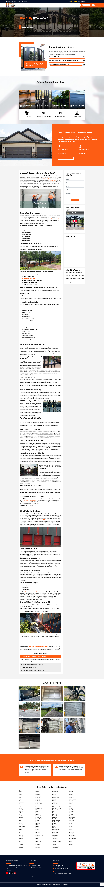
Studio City (71, 800)
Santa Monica (55, 847)
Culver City (21, 835)
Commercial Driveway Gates (44, 519)
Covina (20, 832)
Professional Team (77, 116)
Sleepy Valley (71, 793)
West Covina (71, 832)
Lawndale (37, 829)
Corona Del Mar (21, 830)
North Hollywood (55, 797)
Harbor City (38, 797)
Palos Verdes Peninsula (56, 808)
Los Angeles (38, 833)
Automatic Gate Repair (35, 865)
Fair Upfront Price (27, 116)
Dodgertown (21, 838)
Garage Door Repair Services (44, 5)
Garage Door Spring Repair (36, 867)
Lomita (37, 830)
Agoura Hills (21, 790)
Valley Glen (71, 818)
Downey (20, 839)
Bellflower (20, 808)
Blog (32, 876)
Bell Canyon (21, 805)
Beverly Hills (21, 809)
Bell (19, 803)
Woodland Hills (72, 846)
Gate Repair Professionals (63, 884)
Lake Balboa (38, 823)
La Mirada (37, 820)
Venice (70, 823)
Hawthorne (38, 800)
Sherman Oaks (55, 849)
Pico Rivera (54, 814)
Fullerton (20, 849)
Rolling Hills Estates (56, 829)
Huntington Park (39, 808)
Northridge (54, 799)
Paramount (54, 811)
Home (21, 5)
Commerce (21, 827)
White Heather (72, 839)
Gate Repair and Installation (31, 591)
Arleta (20, 796)
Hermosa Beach (39, 803)
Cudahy (20, 833)
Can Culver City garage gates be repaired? (33, 664)
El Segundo (21, 844)
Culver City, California (23, 1)
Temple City (71, 809)
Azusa (20, 800)
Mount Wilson (54, 794)
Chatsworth (21, 824)
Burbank (20, 815)
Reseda (53, 826)
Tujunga (70, 815)
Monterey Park (55, 791)
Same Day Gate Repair (60, 116)
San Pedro (54, 844)
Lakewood (37, 826)
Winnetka (71, 844)
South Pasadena (72, 799)
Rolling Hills (54, 827)
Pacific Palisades (55, 803)
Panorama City (55, 809)
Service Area (33, 874)
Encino (20, 846)
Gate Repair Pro (52, 180)
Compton (20, 829)
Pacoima (54, 805)
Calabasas (21, 817)
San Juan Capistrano (56, 841)
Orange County (55, 802)
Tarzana (71, 808)
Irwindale (37, 814)
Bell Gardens (21, 806)
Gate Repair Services (29, 5)
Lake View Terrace (39, 824)
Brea (19, 814)
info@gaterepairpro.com (12, 1)
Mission (37, 846)
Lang (36, 827)
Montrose (54, 793)
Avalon (20, 799)
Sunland (70, 803)
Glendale (37, 791)
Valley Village (71, 820)
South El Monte (72, 796)
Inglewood (37, 811)
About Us (33, 869)
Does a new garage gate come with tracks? (33, 670)
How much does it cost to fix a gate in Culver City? (35, 656)
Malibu (37, 838)
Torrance (71, 814)
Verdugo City (71, 826)
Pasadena (54, 812)
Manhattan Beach (39, 839)
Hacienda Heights (39, 796)
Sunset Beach (72, 805)
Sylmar (70, 806)
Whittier (70, 841)
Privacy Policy (33, 871)
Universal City (72, 817)
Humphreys (38, 806)
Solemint (71, 794)
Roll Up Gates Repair (25, 644)
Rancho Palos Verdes (56, 820)
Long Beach (38, 832)
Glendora (37, 793)
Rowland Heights (55, 832)
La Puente (37, 821)
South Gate (71, 797)
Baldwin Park (21, 802)
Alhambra (20, 791)
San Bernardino (55, 835)
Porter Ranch (55, 818)
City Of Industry (22, 826)
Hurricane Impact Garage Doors (60, 5)
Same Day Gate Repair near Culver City (67, 64)
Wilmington (71, 842)
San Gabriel (54, 839)
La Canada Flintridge (39, 815)
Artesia (20, 797)
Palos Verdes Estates (56, 806)
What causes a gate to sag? (29, 667)
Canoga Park (21, 818)
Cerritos (20, 823)
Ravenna (54, 823)
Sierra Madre (71, 790)
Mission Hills (38, 847)
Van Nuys (71, 821)
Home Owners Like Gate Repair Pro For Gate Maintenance (67, 60)
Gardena (37, 790)
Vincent (70, 829)
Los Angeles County (39, 835)
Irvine (37, 812)
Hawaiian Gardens (39, 799)
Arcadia (20, 794)
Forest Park (21, 847)
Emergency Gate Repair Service (44, 116)
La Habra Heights (39, 818)
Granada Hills (38, 794)
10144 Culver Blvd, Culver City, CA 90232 (63, 873)
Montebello (54, 790)
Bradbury (20, 812)
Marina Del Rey (38, 841)
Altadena (20, 793)
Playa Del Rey (55, 815)
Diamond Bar (21, 836)
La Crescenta (38, 817)
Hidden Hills (38, 805)
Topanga (71, 812)
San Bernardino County (56, 836)
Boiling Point (21, 811)
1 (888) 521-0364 (89, 5)
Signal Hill (71, 791)
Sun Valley (71, 802)
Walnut (70, 830)
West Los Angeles (72, 836)
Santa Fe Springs (55, 846)
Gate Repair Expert (67, 56)
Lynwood (37, 836)
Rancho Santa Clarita (56, 821)
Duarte (20, 841)
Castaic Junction (22, 821)
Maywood (37, 842)
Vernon (70, 827)
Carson (20, 820)
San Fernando (55, 838)
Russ (53, 833)
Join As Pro (73, 5)
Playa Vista (54, 817)
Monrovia (37, 849)
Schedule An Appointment (66, 158)
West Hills (71, 833)
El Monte (20, 842)
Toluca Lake (71, 811)
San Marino (54, 842)
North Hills (54, 796)
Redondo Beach (55, 824)
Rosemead (54, 830)
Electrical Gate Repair (56, 218)
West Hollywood (72, 835)
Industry (37, 809)
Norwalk (53, 800)
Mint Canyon (38, 844)
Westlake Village (72, 838)
